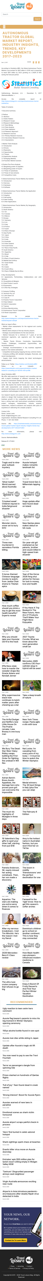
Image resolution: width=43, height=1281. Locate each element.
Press (12, 1266)
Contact (29, 1266)
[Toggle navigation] (4, 27)
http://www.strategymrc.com (11, 434)
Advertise (21, 1266)
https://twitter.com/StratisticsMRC (26, 364)
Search (37, 19)
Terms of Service (14, 1268)
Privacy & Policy (28, 1268)
